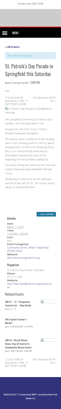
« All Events (12, 46)
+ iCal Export (46, 214)
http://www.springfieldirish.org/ (23, 257)
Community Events (17, 247)
